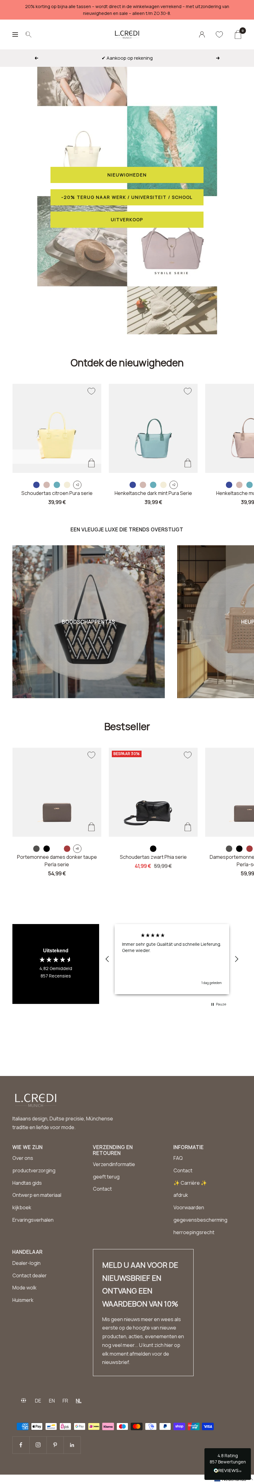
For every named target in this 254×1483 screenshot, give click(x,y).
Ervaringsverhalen (33, 1219)
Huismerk (22, 1300)
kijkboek (21, 1207)
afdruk (180, 1195)
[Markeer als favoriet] (91, 391)
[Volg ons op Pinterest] (55, 1444)
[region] (172, 959)
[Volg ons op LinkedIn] (72, 1444)
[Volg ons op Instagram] (37, 1444)
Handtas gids (27, 1182)
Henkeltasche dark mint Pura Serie (153, 493)
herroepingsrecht (193, 1232)
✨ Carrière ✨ (190, 1182)
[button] (107, 959)
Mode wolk (24, 1287)
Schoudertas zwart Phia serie (153, 857)
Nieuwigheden (127, 175)
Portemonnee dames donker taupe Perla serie (57, 861)
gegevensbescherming (200, 1219)
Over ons (22, 1158)
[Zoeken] (28, 34)
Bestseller (127, 726)
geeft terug (106, 1176)
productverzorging (33, 1170)
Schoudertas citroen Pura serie (57, 493)
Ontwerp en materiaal (36, 1195)
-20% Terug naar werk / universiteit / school (127, 197)
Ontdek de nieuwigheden (127, 362)
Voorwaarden (188, 1207)
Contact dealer (29, 1275)
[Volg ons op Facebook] (20, 1444)
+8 (77, 848)
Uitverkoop (127, 219)
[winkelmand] (238, 34)
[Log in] (202, 34)
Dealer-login (26, 1263)
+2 (77, 485)
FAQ (178, 1158)
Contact (102, 1188)
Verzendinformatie (114, 1164)
